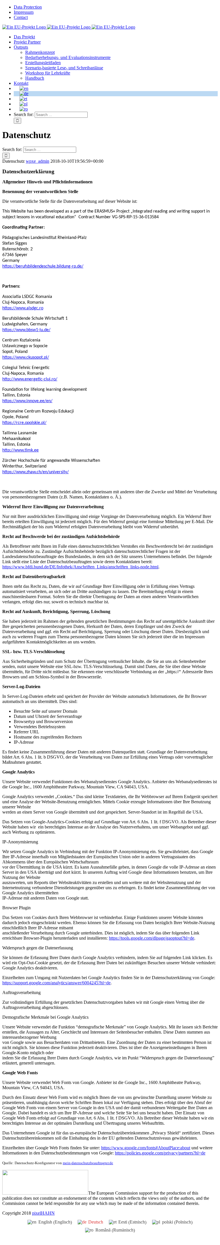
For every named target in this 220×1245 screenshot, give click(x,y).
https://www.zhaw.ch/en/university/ (35, 472)
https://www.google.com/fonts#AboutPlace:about (145, 1147)
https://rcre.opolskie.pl (23, 423)
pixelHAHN (43, 1213)
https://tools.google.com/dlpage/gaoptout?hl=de (151, 938)
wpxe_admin (37, 161)
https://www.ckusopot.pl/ (25, 357)
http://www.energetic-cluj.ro (29, 379)
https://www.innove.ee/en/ (27, 401)
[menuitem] (116, 7)
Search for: (24, 114)
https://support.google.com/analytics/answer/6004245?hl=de (56, 982)
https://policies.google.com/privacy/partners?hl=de (160, 1152)
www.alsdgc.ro (29, 308)
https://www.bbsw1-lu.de (25, 330)
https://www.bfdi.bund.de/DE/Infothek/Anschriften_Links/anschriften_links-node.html (80, 566)
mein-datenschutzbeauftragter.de (88, 1163)
